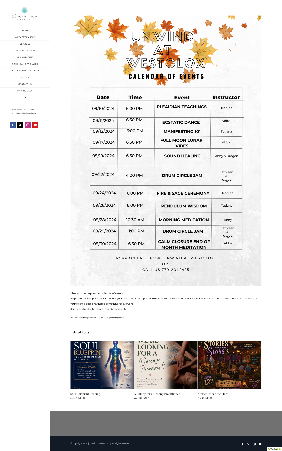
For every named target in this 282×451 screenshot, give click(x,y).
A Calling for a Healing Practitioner (93, 394)
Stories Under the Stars (149, 394)
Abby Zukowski (79, 318)
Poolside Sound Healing (213, 394)
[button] (25, 97)
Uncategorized (117, 318)
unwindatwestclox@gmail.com (23, 113)
